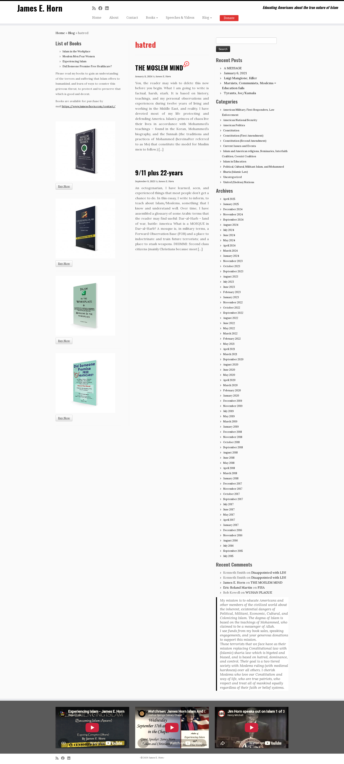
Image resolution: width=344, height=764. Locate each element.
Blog (206, 18)
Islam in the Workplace (76, 51)
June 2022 (229, 323)
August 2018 (230, 452)
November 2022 (233, 302)
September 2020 (233, 359)
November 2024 (233, 214)
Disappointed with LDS (268, 572)
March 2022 (230, 333)
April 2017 (229, 520)
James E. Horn (39, 8)
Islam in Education (234, 161)
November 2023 (233, 261)
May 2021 (229, 344)
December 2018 (232, 432)
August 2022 (230, 318)
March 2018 (230, 473)
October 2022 (231, 307)
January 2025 (231, 204)
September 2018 (233, 447)
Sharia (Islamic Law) (235, 172)
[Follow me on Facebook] (101, 8)
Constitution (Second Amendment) (244, 141)
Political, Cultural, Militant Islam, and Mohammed (253, 166)
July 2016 (228, 545)
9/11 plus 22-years (159, 172)
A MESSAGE (233, 68)
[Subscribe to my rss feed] (95, 8)
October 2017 (231, 494)
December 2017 (232, 483)
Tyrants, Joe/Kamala (240, 93)
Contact (132, 18)
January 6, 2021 (235, 73)
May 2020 (229, 375)
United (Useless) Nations (238, 182)
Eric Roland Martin (237, 587)
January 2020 (231, 395)
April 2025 (229, 199)
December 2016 (232, 530)
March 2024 (230, 250)
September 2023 (233, 271)
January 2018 (230, 478)
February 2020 (232, 390)
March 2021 (230, 354)
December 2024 (232, 209)
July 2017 (228, 504)
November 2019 (232, 406)
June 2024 (229, 235)
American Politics (234, 125)
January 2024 (231, 256)
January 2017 (230, 525)
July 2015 (228, 556)
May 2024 (229, 240)
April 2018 (229, 468)
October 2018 (231, 442)
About (113, 18)
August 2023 (230, 276)
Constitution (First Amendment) (243, 135)
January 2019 (231, 426)
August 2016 (230, 540)
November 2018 (232, 437)
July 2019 (228, 411)
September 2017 (233, 499)
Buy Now (64, 186)
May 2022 (229, 328)
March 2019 (230, 421)
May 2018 (229, 463)
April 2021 (229, 349)
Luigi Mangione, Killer (240, 78)
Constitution (231, 130)
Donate (229, 18)
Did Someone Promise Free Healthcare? (87, 66)
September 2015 (233, 551)
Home (96, 18)
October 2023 (231, 266)
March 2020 (230, 385)
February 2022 (232, 338)
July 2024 (228, 230)
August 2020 (230, 364)
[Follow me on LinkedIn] (108, 8)
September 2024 (233, 219)
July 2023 (228, 281)
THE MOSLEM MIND (159, 67)
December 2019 (232, 401)
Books (151, 18)
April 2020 (229, 380)
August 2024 (230, 225)
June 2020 (229, 369)
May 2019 (229, 416)
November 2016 (232, 535)
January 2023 (231, 297)
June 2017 (229, 509)
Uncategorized (232, 177)
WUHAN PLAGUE (258, 592)
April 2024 (229, 245)
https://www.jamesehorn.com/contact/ (88, 106)
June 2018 (229, 457)
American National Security (240, 120)
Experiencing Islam (74, 61)
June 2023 (229, 287)
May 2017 (229, 514)
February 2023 (232, 292)
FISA (261, 587)
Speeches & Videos (180, 18)
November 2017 (232, 488)
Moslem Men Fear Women (79, 56)
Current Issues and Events (239, 146)
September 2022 (233, 313)
